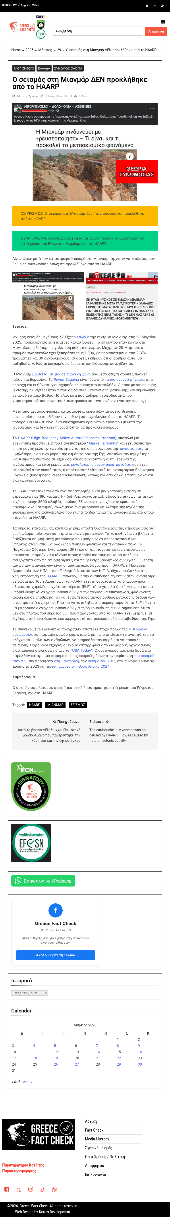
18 (35, 1058)
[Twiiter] (147, 6)
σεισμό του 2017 (101, 661)
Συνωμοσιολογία (68, 68)
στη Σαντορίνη (66, 661)
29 (119, 1064)
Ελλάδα (44, 68)
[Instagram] (154, 6)
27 (77, 1064)
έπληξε (83, 337)
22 (119, 1058)
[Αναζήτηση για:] (98, 31)
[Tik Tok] (162, 6)
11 (35, 1052)
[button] (163, 22)
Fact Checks (24, 68)
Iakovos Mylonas (27, 96)
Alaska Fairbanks (103, 443)
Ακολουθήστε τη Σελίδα (55, 955)
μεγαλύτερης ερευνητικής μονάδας (101, 464)
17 (14, 1058)
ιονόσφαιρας (131, 448)
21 (98, 1058)
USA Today (81, 650)
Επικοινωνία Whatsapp (47, 880)
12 (56, 1052)
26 (56, 1064)
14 (98, 1052)
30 (140, 1064)
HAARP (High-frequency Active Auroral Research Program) (67, 438)
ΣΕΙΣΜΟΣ (78, 705)
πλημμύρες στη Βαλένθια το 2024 (80, 666)
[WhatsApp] (54, 1190)
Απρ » (27, 1082)
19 (56, 1058)
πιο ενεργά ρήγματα (127, 379)
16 (140, 1052)
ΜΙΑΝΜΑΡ (55, 705)
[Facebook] (139, 6)
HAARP (52, 576)
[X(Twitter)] (18, 1190)
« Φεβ (15, 1082)
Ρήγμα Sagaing (66, 379)
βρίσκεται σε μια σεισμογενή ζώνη (61, 374)
